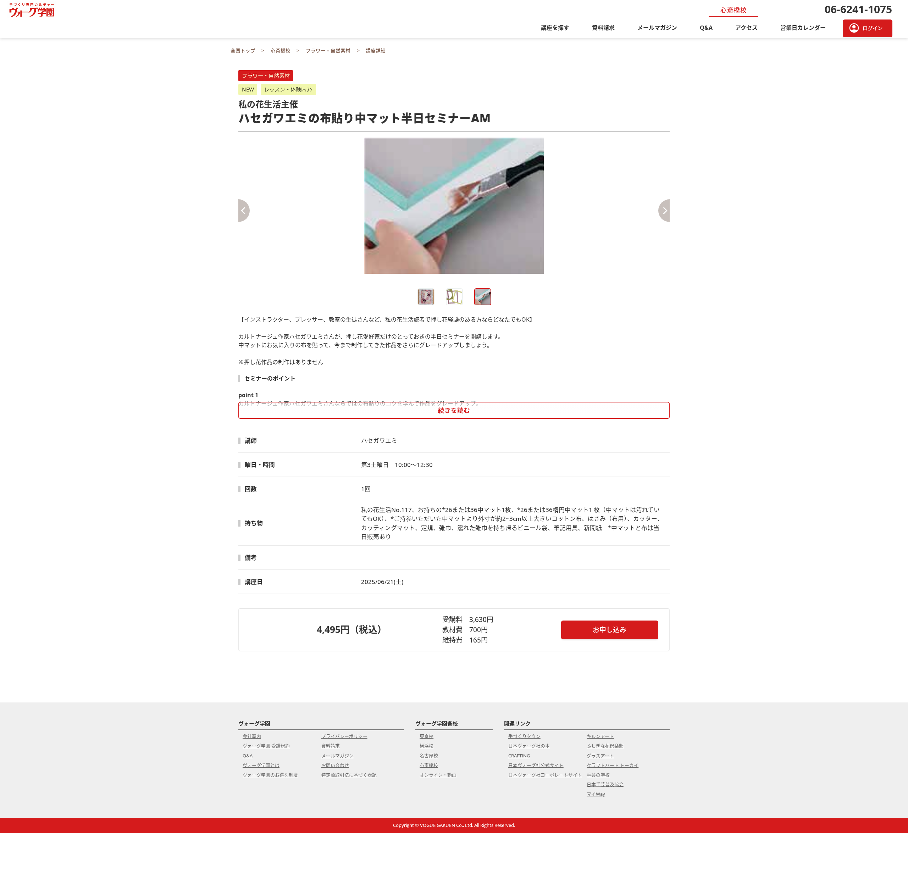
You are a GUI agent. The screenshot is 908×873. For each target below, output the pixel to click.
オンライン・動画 (438, 775)
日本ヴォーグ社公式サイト (536, 765)
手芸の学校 (598, 775)
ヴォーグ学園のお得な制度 (270, 775)
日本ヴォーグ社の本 (529, 746)
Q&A (706, 28)
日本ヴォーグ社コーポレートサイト (545, 775)
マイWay (596, 794)
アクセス (746, 28)
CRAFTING (519, 755)
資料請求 (603, 28)
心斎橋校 (429, 765)
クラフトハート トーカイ (612, 765)
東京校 (426, 736)
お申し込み (609, 629)
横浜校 (426, 746)
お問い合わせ (335, 765)
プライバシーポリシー (344, 736)
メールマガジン (657, 28)
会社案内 (252, 736)
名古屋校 (429, 755)
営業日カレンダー (803, 28)
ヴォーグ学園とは (261, 765)
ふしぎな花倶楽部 (605, 746)
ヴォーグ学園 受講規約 (266, 746)
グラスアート (600, 755)
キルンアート (600, 736)
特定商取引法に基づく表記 (349, 775)
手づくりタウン (524, 736)
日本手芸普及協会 (605, 784)
